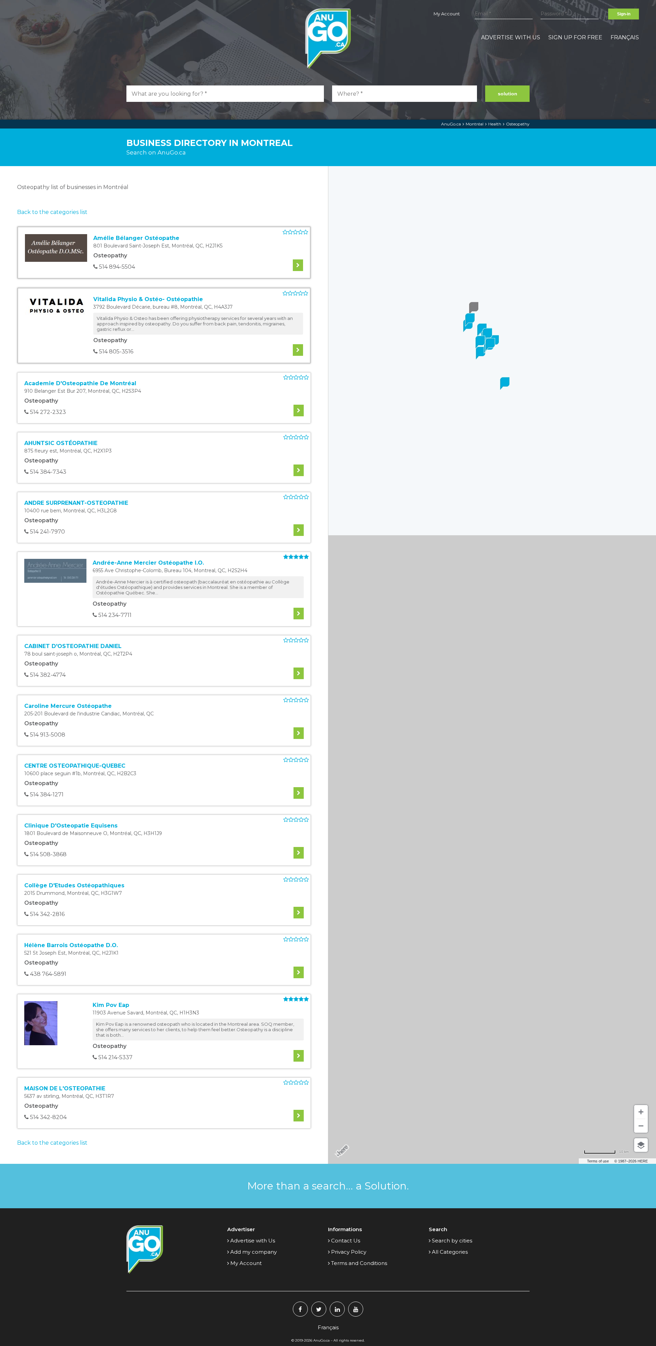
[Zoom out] (641, 1126)
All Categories (450, 1252)
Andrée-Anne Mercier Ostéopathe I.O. (148, 563)
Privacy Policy (348, 1252)
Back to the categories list (52, 212)
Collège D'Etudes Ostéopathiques (74, 885)
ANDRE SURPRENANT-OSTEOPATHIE (76, 503)
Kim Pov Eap (111, 1005)
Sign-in (623, 14)
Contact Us (345, 1240)
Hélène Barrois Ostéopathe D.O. (71, 945)
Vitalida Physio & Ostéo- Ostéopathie (148, 299)
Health (494, 123)
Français (625, 37)
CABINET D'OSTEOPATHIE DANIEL (73, 646)
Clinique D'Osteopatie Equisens (71, 825)
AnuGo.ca (451, 123)
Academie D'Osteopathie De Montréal (80, 383)
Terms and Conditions (359, 1263)
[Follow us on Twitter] (318, 1309)
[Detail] (298, 265)
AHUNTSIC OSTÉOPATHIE (60, 443)
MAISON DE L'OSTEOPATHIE (64, 1088)
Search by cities (452, 1240)
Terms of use (598, 1161)
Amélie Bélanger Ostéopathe (136, 238)
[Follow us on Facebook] (300, 1309)
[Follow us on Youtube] (355, 1309)
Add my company (253, 1252)
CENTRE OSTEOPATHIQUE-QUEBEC (74, 766)
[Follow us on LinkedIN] (337, 1309)
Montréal (474, 123)
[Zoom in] (641, 1112)
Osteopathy (518, 123)
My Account (447, 13)
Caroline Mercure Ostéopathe (68, 706)
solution (507, 93)
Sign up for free (575, 37)
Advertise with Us (510, 37)
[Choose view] (641, 1145)
